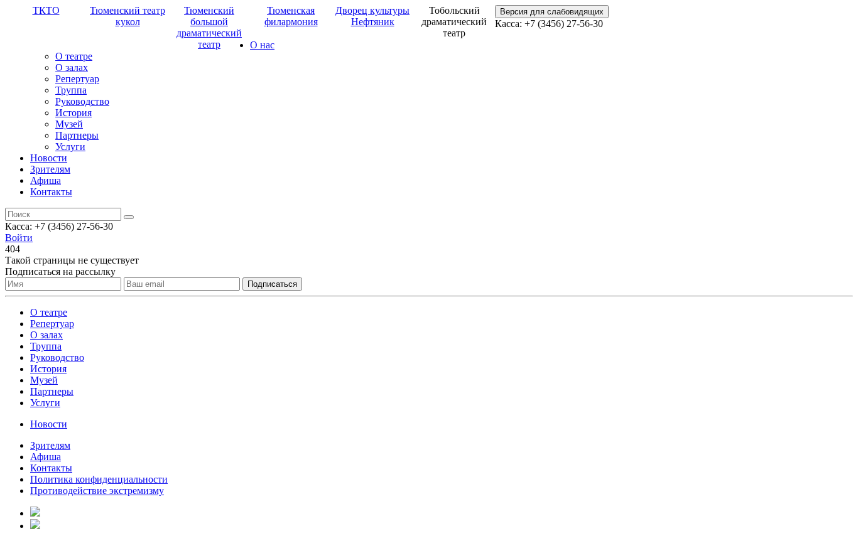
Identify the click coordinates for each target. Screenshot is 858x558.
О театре (73, 56)
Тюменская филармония (291, 16)
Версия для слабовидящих (552, 11)
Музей (69, 124)
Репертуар (77, 78)
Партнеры (77, 135)
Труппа (71, 90)
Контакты (51, 191)
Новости (48, 158)
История (73, 112)
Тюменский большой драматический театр (209, 27)
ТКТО (46, 10)
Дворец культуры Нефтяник (372, 16)
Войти (19, 237)
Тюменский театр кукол (127, 16)
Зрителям (50, 169)
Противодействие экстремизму (97, 490)
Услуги (70, 146)
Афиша (45, 180)
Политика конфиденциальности (99, 479)
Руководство (82, 101)
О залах (71, 67)
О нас (262, 45)
